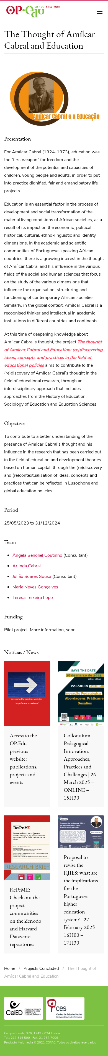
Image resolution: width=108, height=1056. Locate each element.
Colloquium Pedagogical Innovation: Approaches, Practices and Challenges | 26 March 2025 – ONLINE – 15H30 (80, 766)
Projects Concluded (41, 968)
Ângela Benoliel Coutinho (37, 555)
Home (9, 968)
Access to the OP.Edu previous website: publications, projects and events (23, 759)
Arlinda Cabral (26, 566)
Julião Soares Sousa (31, 576)
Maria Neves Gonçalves (35, 587)
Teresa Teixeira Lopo (32, 598)
